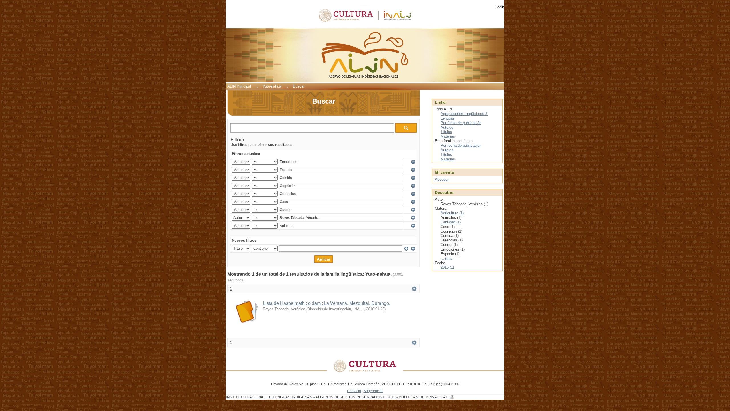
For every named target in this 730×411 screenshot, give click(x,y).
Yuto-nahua (272, 86)
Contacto (354, 391)
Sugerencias (373, 391)
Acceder (442, 179)
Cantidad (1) (451, 222)
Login (499, 7)
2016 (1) (447, 267)
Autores (447, 127)
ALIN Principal (239, 86)
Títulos (446, 132)
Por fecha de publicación (461, 123)
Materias (448, 136)
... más (446, 258)
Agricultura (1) (452, 213)
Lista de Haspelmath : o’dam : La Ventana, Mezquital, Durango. (326, 303)
